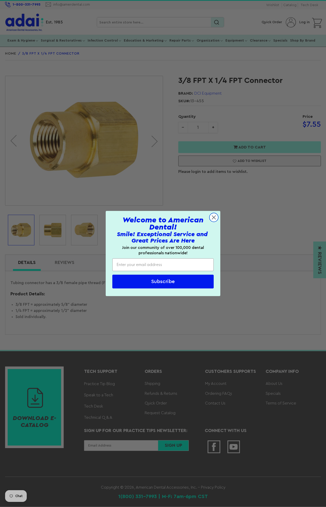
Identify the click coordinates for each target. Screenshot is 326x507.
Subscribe (163, 281)
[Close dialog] (213, 217)
